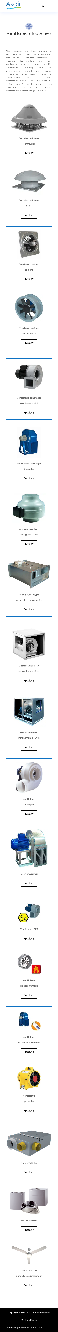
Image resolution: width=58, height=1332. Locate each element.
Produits (29, 153)
